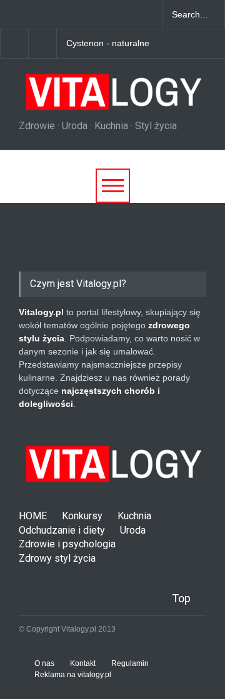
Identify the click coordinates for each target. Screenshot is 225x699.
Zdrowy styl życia (57, 558)
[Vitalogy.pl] (112, 97)
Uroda (133, 530)
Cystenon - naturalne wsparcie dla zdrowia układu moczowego (122, 44)
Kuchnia (134, 516)
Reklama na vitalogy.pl (72, 674)
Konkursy (82, 516)
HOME (33, 516)
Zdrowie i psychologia (67, 544)
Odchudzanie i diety (62, 530)
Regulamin (130, 663)
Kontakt (83, 663)
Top (181, 598)
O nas (44, 663)
